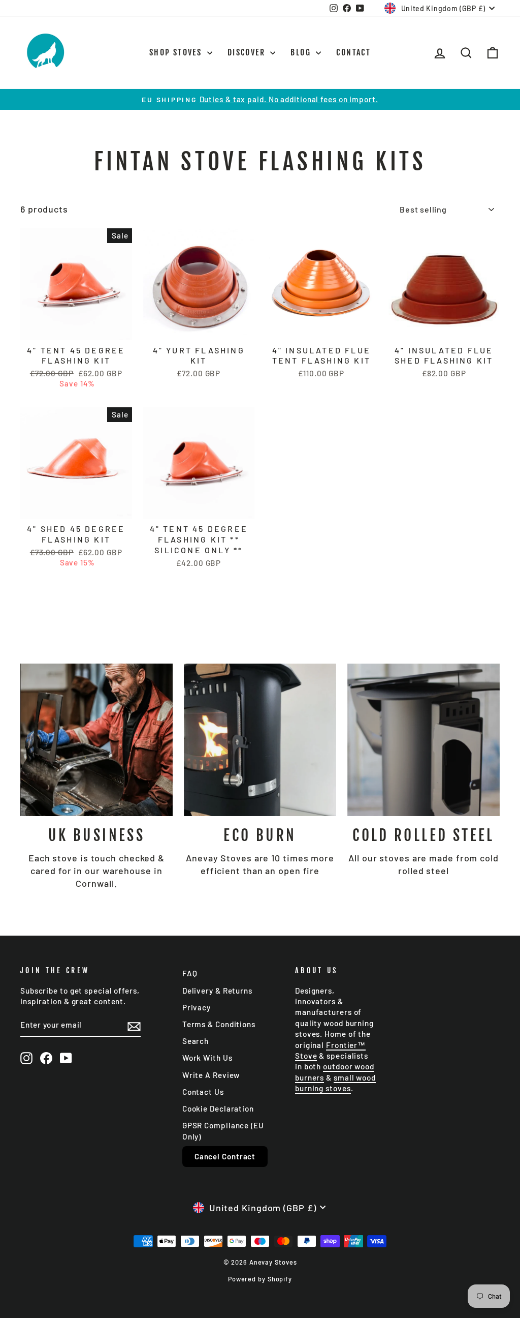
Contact (353, 52)
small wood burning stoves (335, 1083)
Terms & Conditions (218, 1024)
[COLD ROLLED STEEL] (423, 740)
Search (195, 1040)
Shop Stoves (177, 52)
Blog (301, 52)
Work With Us (207, 1057)
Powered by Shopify (260, 1279)
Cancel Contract (225, 1156)
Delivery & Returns (217, 990)
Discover (248, 52)
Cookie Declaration (218, 1108)
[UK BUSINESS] (96, 740)
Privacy (196, 1007)
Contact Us (203, 1091)
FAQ (190, 973)
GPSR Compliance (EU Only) (223, 1131)
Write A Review (211, 1075)
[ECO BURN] (260, 740)
